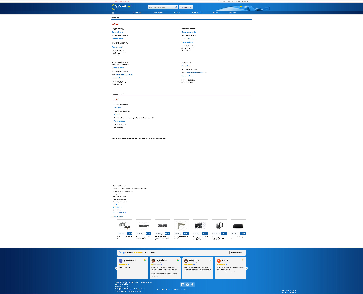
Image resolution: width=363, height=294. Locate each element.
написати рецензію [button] (236, 253)
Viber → (117, 204)
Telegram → (118, 207)
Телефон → (118, 210)
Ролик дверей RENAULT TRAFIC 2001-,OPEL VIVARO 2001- (200, 238)
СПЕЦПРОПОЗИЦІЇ (117, 216)
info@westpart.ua (191, 39)
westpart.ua (122, 212)
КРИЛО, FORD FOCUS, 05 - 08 (181, 237)
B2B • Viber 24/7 (197, 12)
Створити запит (185, 7)
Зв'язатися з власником (164, 289)
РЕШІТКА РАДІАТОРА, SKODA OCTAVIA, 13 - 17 (162, 238)
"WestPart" (124, 291)
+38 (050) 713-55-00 (224, 1)
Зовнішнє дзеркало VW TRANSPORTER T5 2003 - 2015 (219, 238)
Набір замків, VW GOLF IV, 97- (124, 237)
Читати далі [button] (154, 276)
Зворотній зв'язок (180, 289)
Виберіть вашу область (122, 1)
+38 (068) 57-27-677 (121, 286)
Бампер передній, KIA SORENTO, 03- (143, 237)
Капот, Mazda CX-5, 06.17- (237, 237)
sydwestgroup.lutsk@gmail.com (196, 72)
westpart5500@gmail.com (124, 74)
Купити (129, 233)
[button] (246, 268)
